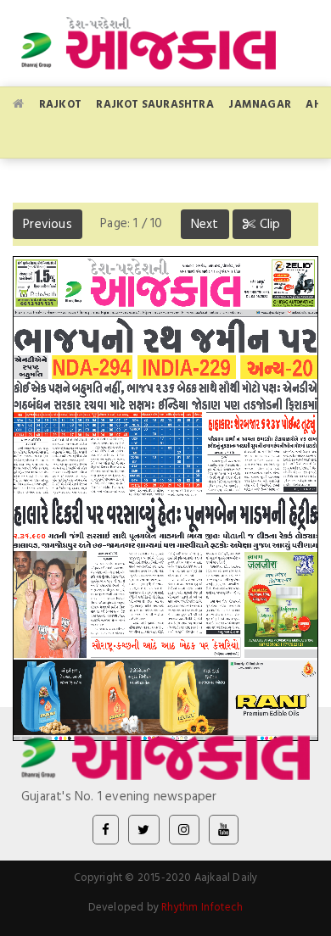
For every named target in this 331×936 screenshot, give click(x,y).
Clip (268, 223)
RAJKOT (60, 103)
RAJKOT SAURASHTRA (154, 103)
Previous (47, 223)
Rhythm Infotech (202, 906)
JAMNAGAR (259, 103)
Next (205, 223)
